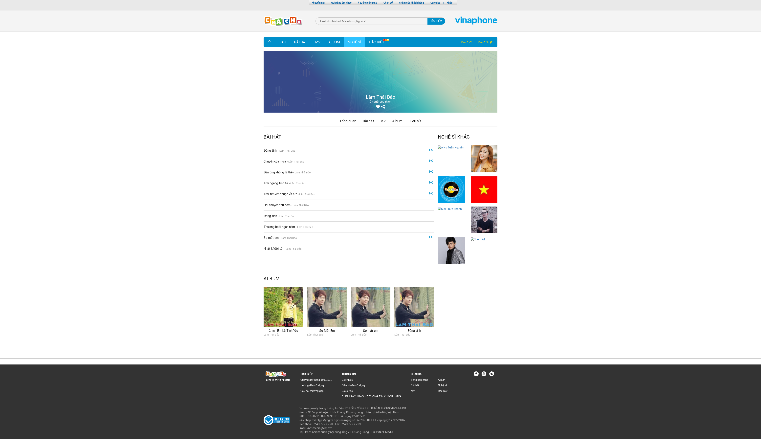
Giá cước (347, 390)
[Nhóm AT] (478, 239)
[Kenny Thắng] (451, 250)
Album (334, 42)
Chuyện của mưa (275, 161)
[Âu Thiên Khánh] (484, 220)
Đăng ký (466, 42)
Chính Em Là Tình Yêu (283, 331)
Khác (450, 2)
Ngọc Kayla (484, 174)
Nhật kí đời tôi (274, 249)
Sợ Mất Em (327, 331)
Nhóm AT (484, 243)
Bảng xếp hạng (419, 379)
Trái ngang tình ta (276, 183)
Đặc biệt (376, 42)
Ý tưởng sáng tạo (367, 2)
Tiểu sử (415, 121)
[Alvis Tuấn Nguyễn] (451, 147)
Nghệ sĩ (354, 42)
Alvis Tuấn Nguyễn (451, 153)
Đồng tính (271, 150)
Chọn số (388, 2)
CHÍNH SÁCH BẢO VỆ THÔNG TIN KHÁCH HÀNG (371, 396)
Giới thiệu (347, 379)
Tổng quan (347, 121)
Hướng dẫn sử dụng (312, 385)
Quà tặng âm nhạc (341, 2)
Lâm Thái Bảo (287, 150)
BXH (282, 42)
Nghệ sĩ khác (454, 137)
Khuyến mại (318, 2)
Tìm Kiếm (436, 21)
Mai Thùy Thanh (451, 212)
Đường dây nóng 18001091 (316, 379)
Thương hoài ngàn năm (280, 227)
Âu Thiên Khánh (484, 235)
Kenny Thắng (451, 266)
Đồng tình (271, 216)
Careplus (435, 2)
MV (317, 42)
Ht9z (451, 204)
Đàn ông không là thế (278, 172)
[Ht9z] (451, 189)
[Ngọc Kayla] (484, 158)
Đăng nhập (485, 42)
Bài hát (300, 42)
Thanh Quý (484, 204)
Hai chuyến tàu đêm (277, 205)
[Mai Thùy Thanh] (450, 208)
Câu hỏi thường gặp (311, 390)
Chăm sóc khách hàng (411, 2)
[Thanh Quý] (484, 189)
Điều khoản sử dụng (353, 385)
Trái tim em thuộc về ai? (281, 194)
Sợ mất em (271, 238)
